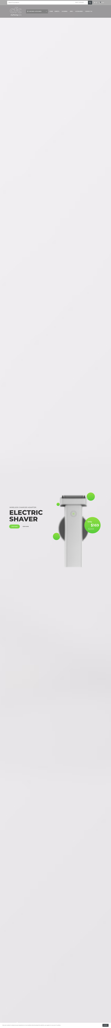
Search (90, 2)
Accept (105, 1025)
